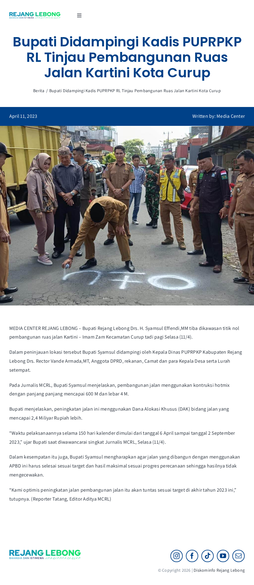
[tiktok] (207, 556)
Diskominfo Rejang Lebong (219, 570)
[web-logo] (35, 14)
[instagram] (176, 556)
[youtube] (223, 556)
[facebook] (192, 556)
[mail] (238, 556)
